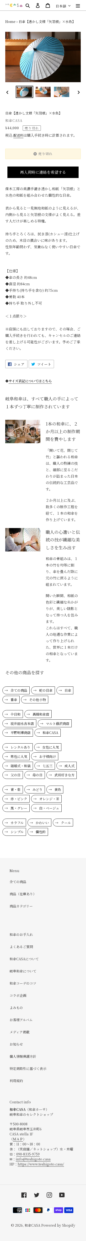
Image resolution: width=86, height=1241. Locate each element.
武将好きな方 (64, 774)
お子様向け (47, 756)
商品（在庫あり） (23, 893)
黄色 (57, 789)
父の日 (15, 774)
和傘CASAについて (24, 958)
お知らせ (16, 1044)
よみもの (16, 1007)
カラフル (17, 822)
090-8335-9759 (28, 1154)
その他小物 (37, 699)
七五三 (47, 765)
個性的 (40, 831)
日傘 (67, 690)
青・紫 (15, 789)
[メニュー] (78, 5)
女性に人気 (50, 747)
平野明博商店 (20, 732)
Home (10, 21)
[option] (24, 92)
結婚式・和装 (20, 765)
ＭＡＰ (18, 1139)
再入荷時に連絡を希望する (43, 172)
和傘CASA (50, 732)
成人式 (69, 765)
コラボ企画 (18, 995)
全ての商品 (18, 690)
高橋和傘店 (40, 714)
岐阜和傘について (23, 971)
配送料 (18, 135)
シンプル (17, 831)
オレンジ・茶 (48, 798)
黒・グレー (18, 808)
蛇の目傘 (45, 690)
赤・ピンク (18, 798)
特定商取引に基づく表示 (28, 1068)
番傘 (13, 699)
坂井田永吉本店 (22, 723)
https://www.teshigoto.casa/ (41, 1164)
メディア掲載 (19, 1032)
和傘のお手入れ (21, 934)
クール (65, 822)
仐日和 (15, 714)
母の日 (37, 774)
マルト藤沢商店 (57, 723)
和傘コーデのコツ (23, 983)
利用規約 (16, 1080)
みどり (37, 789)
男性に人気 (18, 756)
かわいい (42, 822)
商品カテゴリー (21, 906)
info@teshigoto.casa (33, 1159)
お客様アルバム (21, 1019)
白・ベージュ (48, 808)
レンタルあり (20, 747)
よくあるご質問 (21, 946)
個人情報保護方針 (23, 1056)
